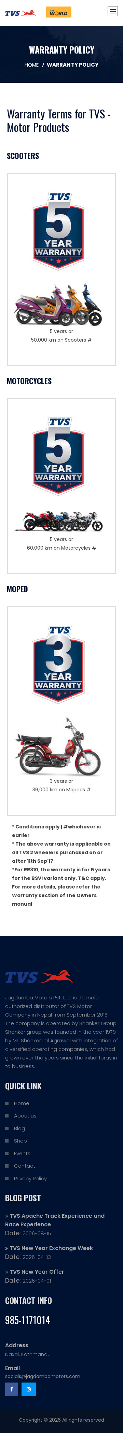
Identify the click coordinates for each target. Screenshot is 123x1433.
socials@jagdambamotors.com (42, 1376)
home (32, 64)
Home (21, 1103)
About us (25, 1115)
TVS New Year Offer (37, 1272)
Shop (20, 1140)
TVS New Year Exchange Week (51, 1248)
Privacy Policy (30, 1178)
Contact (24, 1165)
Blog (19, 1128)
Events (22, 1153)
